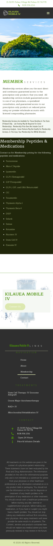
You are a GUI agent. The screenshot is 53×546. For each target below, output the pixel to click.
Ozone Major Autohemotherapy (23, 400)
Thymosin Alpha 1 (14, 203)
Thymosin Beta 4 (14, 208)
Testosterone (12, 161)
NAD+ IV (12, 406)
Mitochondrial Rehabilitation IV (23, 412)
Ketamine (10, 229)
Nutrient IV (11, 234)
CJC (7, 192)
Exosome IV (11, 245)
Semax (9, 224)
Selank (9, 219)
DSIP (8, 213)
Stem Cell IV (12, 240)
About (23, 366)
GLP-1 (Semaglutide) (15, 177)
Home (23, 360)
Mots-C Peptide (13, 166)
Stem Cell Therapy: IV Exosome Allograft (23, 393)
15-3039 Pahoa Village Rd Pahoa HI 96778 (26, 2)
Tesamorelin (11, 198)
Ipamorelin (11, 171)
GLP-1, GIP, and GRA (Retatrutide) (22, 187)
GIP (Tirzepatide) (13, 182)
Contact (24, 377)
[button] (48, 13)
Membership (26, 371)
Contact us (15, 306)
